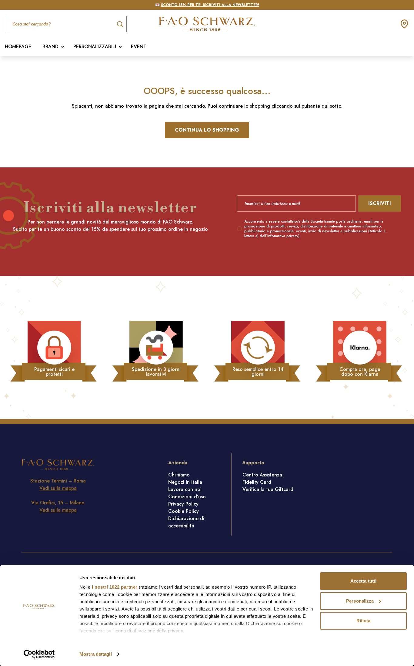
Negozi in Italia (185, 482)
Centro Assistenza (262, 474)
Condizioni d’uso (187, 496)
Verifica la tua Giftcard (267, 489)
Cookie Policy (183, 511)
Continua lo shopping (207, 129)
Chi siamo (179, 474)
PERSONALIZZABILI (94, 46)
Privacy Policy (183, 503)
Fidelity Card (256, 482)
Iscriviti (379, 203)
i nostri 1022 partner (115, 587)
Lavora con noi (185, 489)
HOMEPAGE (18, 46)
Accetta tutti (363, 581)
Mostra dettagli (95, 654)
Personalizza (360, 601)
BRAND (50, 46)
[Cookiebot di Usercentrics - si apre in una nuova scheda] (39, 654)
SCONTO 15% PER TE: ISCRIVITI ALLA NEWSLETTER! (210, 5)
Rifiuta (363, 620)
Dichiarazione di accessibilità (186, 522)
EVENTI (139, 46)
